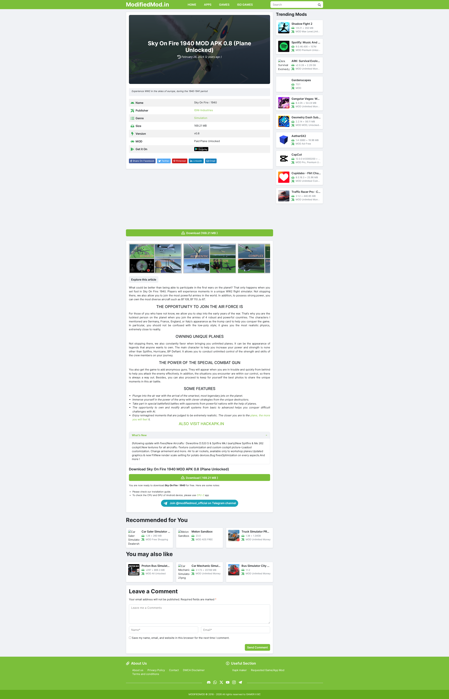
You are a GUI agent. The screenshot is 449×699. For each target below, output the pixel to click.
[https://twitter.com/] (221, 682)
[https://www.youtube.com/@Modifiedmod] (227, 682)
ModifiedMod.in (147, 4)
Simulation (200, 118)
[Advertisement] (199, 197)
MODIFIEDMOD (197, 694)
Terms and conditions (145, 674)
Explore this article (143, 279)
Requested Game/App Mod (267, 670)
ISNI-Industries (203, 110)
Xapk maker (239, 670)
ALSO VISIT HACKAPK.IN (201, 423)
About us (137, 670)
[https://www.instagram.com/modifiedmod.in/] (234, 682)
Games (223, 4)
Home (191, 4)
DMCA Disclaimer (194, 670)
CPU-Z (200, 495)
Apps (207, 4)
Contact (174, 670)
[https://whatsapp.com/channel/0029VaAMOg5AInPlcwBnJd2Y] (215, 682)
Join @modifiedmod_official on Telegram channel (202, 503)
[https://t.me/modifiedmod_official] (240, 682)
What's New (139, 435)
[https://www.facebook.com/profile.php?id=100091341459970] (208, 682)
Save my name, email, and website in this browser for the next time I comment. (180, 637)
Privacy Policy (156, 670)
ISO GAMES (244, 4)
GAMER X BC (253, 694)
